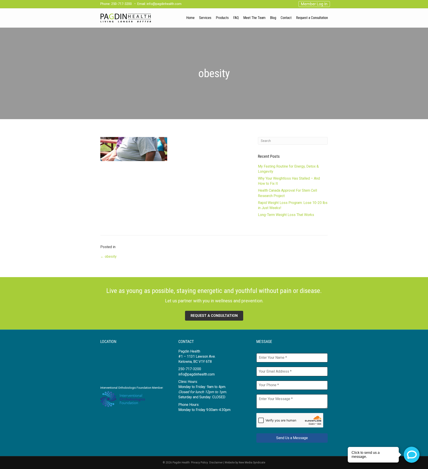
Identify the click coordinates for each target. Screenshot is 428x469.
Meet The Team (254, 18)
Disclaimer (216, 462)
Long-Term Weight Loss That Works (286, 215)
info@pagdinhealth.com (164, 4)
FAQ (236, 18)
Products (222, 18)
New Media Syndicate (252, 462)
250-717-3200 (121, 4)
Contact (286, 18)
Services (205, 18)
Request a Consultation (312, 18)
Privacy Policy (199, 462)
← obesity (108, 256)
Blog (273, 18)
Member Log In (314, 4)
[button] (214, 316)
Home (190, 18)
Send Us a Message (292, 438)
